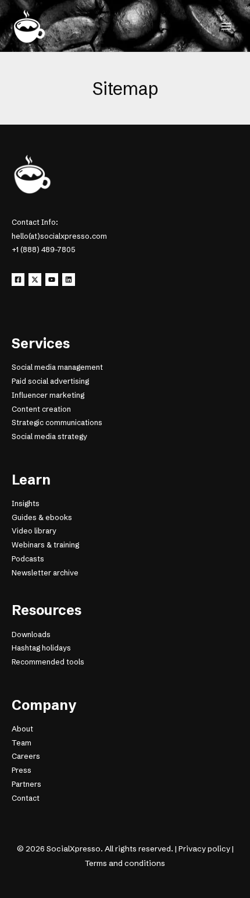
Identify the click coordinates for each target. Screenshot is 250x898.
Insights (26, 503)
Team (21, 742)
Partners (26, 784)
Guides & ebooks (42, 517)
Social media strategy (49, 436)
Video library (34, 530)
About (22, 728)
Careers (26, 756)
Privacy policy (204, 848)
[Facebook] (18, 279)
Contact (26, 798)
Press (21, 770)
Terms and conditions (125, 863)
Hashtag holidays (41, 648)
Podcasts (28, 558)
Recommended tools (48, 661)
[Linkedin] (68, 279)
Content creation (41, 409)
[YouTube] (51, 279)
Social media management (57, 367)
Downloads (31, 634)
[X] (34, 279)
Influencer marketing (48, 395)
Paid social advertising (50, 381)
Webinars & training (45, 544)
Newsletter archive (45, 572)
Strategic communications (57, 422)
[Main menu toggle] (226, 26)
